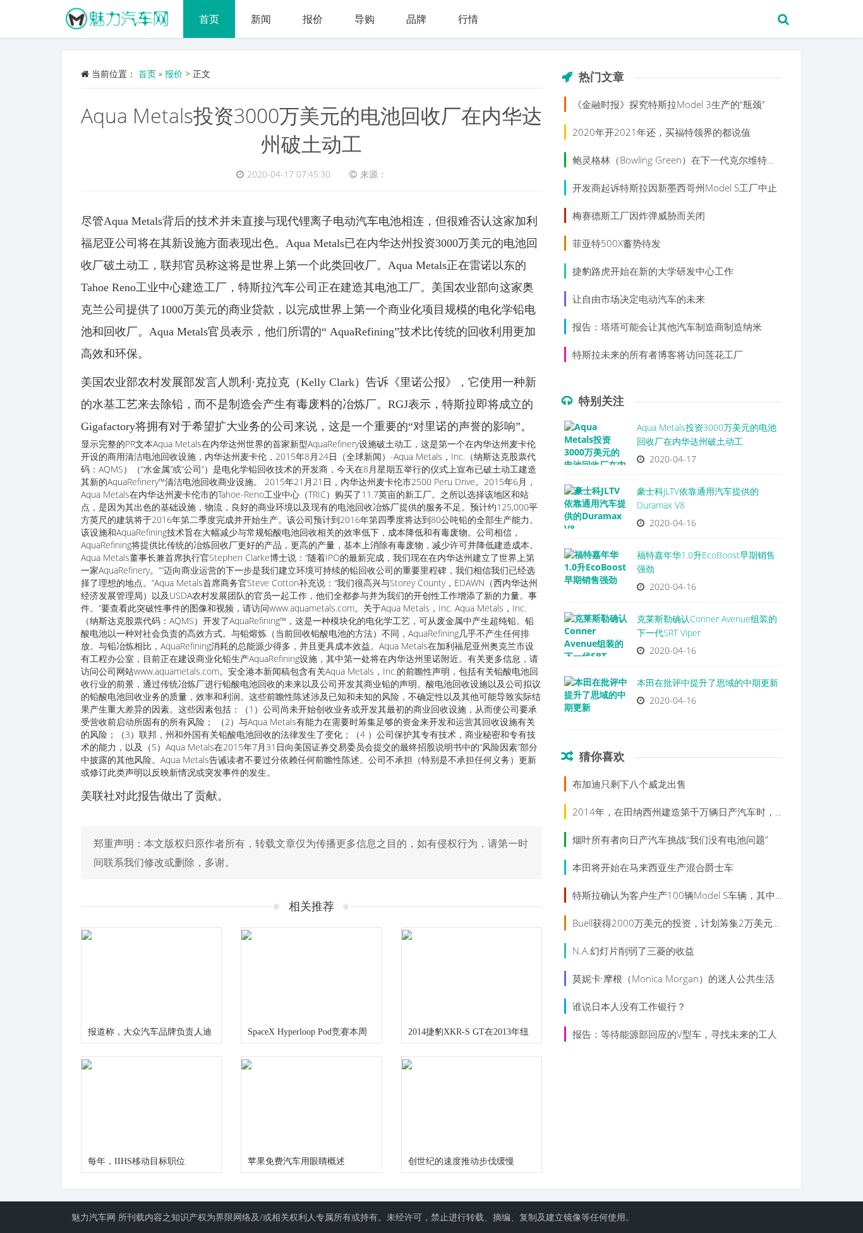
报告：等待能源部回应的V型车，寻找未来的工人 (674, 1034)
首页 (209, 19)
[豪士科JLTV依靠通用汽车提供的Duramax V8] (595, 509)
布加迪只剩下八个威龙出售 (629, 784)
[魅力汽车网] (122, 16)
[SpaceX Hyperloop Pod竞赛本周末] (311, 974)
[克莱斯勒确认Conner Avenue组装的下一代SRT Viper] (595, 637)
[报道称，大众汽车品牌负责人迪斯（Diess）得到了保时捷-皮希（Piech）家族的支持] (151, 974)
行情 (468, 19)
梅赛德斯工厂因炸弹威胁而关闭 (638, 215)
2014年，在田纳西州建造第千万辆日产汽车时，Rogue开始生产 (706, 811)
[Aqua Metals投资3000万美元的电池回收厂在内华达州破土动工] (595, 446)
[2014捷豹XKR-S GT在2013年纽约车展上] (471, 974)
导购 (364, 19)
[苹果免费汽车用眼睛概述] (311, 1103)
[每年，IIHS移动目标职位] (151, 1103)
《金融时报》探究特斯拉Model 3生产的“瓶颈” (668, 104)
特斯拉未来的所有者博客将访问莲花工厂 (657, 354)
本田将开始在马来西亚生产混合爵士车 (652, 867)
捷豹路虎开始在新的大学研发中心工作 (652, 271)
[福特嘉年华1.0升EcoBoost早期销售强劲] (595, 573)
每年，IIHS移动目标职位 (136, 1161)
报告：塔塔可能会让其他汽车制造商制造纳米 (667, 326)
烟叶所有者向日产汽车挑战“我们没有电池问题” (670, 839)
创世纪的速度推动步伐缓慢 (461, 1161)
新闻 (261, 19)
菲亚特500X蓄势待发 (616, 243)
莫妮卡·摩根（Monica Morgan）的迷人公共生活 (673, 978)
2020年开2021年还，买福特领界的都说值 (661, 132)
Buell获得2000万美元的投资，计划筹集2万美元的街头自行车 (701, 923)
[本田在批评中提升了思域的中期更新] (595, 701)
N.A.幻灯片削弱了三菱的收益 (633, 950)
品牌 (416, 19)
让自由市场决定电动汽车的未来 (638, 298)
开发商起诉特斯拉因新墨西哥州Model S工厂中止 (674, 187)
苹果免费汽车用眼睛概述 (296, 1161)
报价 (313, 19)
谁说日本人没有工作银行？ (629, 1006)
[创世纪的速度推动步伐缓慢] (471, 1103)
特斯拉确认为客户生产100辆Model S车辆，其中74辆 (684, 895)
